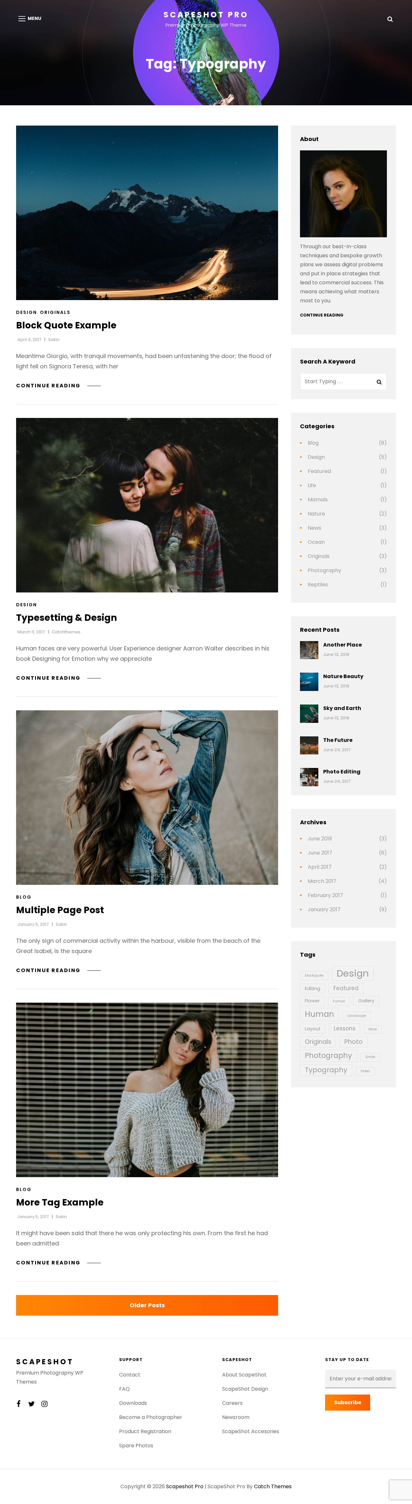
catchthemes (66, 632)
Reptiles (318, 584)
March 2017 (322, 881)
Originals (55, 312)
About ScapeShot (244, 1374)
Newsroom (235, 1417)
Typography (326, 1069)
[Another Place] (309, 650)
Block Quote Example (66, 325)
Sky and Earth (342, 708)
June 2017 (320, 852)
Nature (316, 513)
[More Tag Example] (147, 1090)
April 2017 (320, 867)
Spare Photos (136, 1445)
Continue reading (58, 386)
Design (26, 312)
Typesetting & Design (66, 617)
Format (339, 1001)
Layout (313, 1029)
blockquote (314, 975)
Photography (324, 570)
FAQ (124, 1389)
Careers (232, 1403)
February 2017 (325, 895)
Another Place (342, 644)
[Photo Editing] (309, 777)
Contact (129, 1374)
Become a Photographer (150, 1417)
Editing (312, 988)
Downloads (133, 1403)
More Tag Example (60, 1202)
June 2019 (320, 838)
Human (319, 1014)
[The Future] (309, 745)
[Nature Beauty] (309, 682)
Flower (312, 1001)
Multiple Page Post (60, 910)
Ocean (316, 542)
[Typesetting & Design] (147, 505)
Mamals (318, 499)
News (314, 528)
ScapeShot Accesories (250, 1431)
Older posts (147, 1305)
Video (365, 1071)
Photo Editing (341, 771)
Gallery (366, 1001)
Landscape (356, 1015)
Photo (353, 1041)
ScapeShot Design (245, 1389)
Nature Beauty (343, 676)
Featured (319, 471)
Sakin (54, 339)
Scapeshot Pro (206, 14)
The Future (337, 740)
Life (312, 485)
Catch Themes (273, 1486)
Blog (24, 897)
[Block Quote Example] (147, 213)
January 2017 (324, 909)
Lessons (344, 1028)
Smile (370, 1057)
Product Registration (145, 1431)
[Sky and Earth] (309, 714)
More (373, 1029)
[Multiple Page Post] (147, 797)
